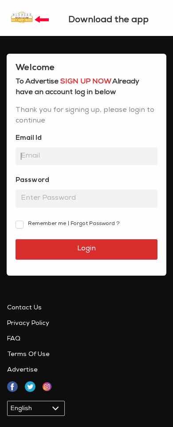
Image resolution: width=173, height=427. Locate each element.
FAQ (13, 339)
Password (32, 180)
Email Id (29, 138)
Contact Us (24, 308)
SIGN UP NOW (85, 82)
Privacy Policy (28, 323)
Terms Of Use (28, 355)
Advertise (22, 370)
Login (86, 249)
